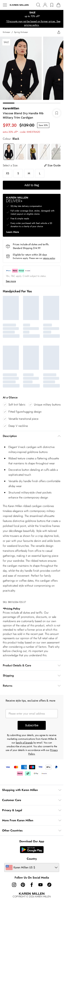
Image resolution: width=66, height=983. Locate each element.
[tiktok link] (49, 885)
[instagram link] (14, 885)
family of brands (24, 742)
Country (32, 859)
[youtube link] (40, 885)
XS (7, 173)
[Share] (59, 32)
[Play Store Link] (32, 849)
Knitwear (6, 32)
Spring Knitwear (21, 32)
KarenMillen (11, 108)
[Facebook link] (32, 885)
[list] (31, 14)
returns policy (49, 258)
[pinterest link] (23, 885)
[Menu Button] (5, 5)
